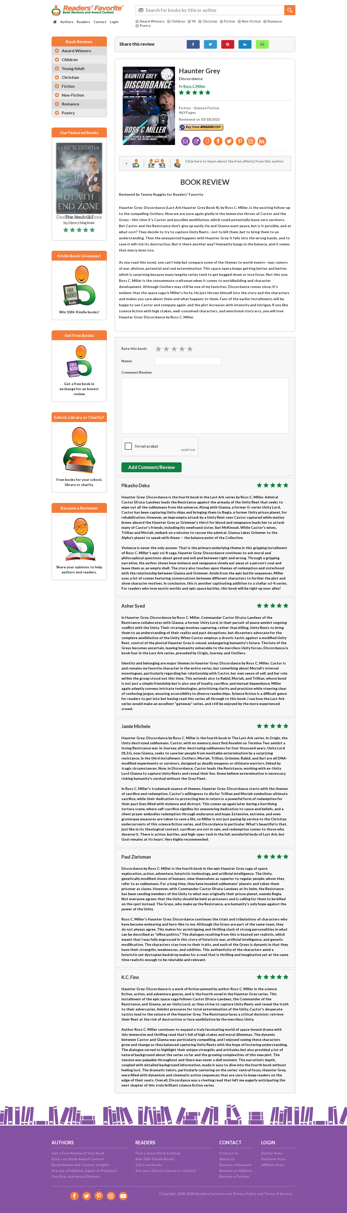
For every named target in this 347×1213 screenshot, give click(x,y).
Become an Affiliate (235, 1170)
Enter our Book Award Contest (78, 1159)
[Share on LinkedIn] (245, 44)
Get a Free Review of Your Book (78, 1153)
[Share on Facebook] (193, 44)
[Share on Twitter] (210, 44)
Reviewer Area (273, 1159)
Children (178, 21)
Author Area (271, 1153)
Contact (99, 22)
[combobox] (215, 10)
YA (194, 21)
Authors (66, 22)
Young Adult (73, 68)
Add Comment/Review (151, 467)
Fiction (229, 21)
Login (114, 22)
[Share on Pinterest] (227, 44)
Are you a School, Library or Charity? (165, 1170)
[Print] (262, 44)
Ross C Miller (194, 86)
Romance (274, 21)
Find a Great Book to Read (157, 1153)
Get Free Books (148, 1165)
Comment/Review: (136, 372)
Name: (126, 361)
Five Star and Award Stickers (76, 1176)
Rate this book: (134, 348)
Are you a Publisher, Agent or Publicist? (84, 1170)
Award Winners (152, 21)
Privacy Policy (244, 1193)
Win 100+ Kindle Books (155, 1159)
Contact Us (229, 1153)
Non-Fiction (251, 21)
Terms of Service (278, 1193)
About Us (227, 1159)
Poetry (145, 26)
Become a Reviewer (235, 1165)
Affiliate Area (272, 1165)
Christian (209, 21)
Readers (83, 22)
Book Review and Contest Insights (80, 1165)
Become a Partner (234, 1176)
